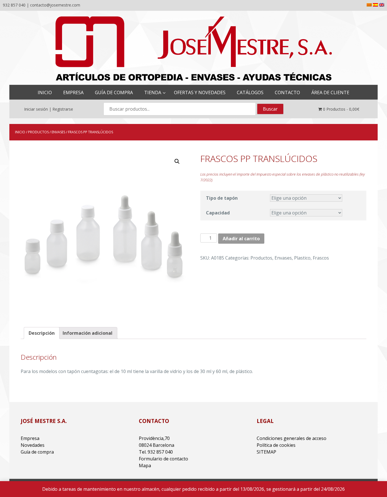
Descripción (42, 333)
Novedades (32, 445)
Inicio (20, 132)
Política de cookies (276, 445)
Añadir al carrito (241, 238)
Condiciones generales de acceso (291, 438)
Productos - (341, 109)
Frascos (321, 258)
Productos (38, 132)
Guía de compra (37, 452)
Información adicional (87, 333)
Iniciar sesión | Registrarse (48, 109)
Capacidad (218, 213)
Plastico (302, 258)
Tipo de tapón (222, 198)
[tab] (41, 333)
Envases (58, 132)
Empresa (30, 438)
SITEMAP (266, 452)
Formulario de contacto (163, 459)
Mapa (145, 465)
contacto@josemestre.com (55, 5)
